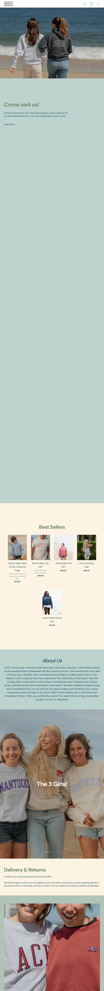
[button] (8, 3)
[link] (10, 124)
